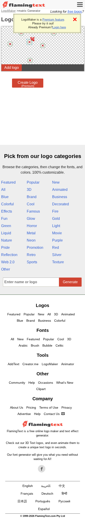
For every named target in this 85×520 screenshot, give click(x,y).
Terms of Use (48, 407)
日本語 (22, 501)
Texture (58, 262)
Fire (55, 211)
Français (27, 493)
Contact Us (52, 414)
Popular (33, 182)
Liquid (6, 233)
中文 (62, 486)
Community (17, 382)
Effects (6, 211)
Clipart (41, 389)
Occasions (45, 382)
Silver (56, 255)
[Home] (23, 5)
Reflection (9, 255)
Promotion (35, 247)
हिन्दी (64, 493)
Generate (70, 282)
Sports (32, 262)
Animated (60, 190)
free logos (75, 11)
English (27, 486)
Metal (31, 233)
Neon (31, 240)
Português (42, 501)
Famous (33, 211)
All (3, 190)
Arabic (23, 345)
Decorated (60, 204)
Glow (31, 218)
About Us (16, 407)
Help (31, 382)
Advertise (24, 414)
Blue (5, 197)
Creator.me (30, 364)
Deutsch (47, 493)
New (56, 182)
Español (44, 509)
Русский (64, 501)
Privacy (66, 407)
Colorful (7, 204)
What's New (64, 382)
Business (59, 197)
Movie (57, 233)
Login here (59, 27)
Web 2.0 (8, 262)
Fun (4, 218)
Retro (31, 255)
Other (5, 269)
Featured (8, 182)
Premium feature (53, 19)
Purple (57, 240)
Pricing (31, 407)
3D (29, 190)
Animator (67, 364)
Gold (56, 218)
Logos (42, 305)
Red (55, 247)
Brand (31, 197)
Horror (32, 226)
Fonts (42, 330)
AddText (13, 364)
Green (6, 226)
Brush (35, 345)
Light (56, 226)
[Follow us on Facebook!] (42, 469)
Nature (6, 240)
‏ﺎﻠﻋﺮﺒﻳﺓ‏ (45, 486)
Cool (30, 204)
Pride (5, 247)
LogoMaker (8, 10)
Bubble (47, 345)
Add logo (11, 67)
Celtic (59, 345)
